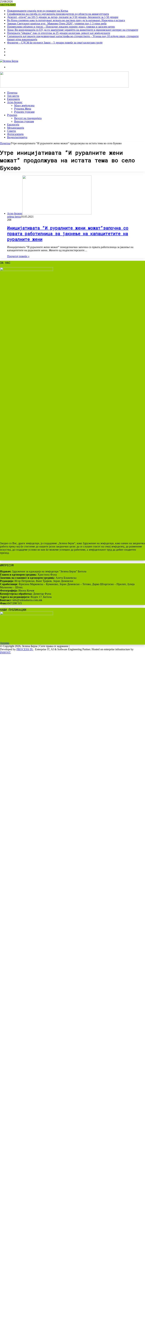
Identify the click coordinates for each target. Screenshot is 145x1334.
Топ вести (13, 95)
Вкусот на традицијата (28, 118)
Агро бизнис (14, 102)
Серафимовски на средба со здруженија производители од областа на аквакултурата (58, 13)
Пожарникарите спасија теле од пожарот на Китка (37, 10)
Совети (11, 130)
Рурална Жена (22, 108)
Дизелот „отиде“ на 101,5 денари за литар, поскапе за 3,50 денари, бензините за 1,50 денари (62, 17)
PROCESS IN (24, 649)
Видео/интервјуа (17, 137)
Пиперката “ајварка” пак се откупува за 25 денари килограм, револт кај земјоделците (58, 33)
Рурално (12, 114)
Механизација (15, 127)
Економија (13, 99)
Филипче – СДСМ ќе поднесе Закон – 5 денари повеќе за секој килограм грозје (55, 42)
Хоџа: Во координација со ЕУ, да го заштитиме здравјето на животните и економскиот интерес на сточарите (72, 29)
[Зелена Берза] (9, 60)
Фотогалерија (15, 134)
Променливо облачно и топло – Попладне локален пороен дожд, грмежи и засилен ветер (61, 26)
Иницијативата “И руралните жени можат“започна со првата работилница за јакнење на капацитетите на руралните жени (67, 233)
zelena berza (14, 216)
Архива (4, 642)
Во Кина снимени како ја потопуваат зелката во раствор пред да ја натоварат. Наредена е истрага (66, 20)
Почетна (12, 92)
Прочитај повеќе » (18, 256)
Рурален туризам (24, 111)
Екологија (13, 124)
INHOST (5, 652)
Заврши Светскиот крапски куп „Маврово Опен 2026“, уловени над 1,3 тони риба (56, 23)
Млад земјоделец (24, 105)
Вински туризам (24, 121)
